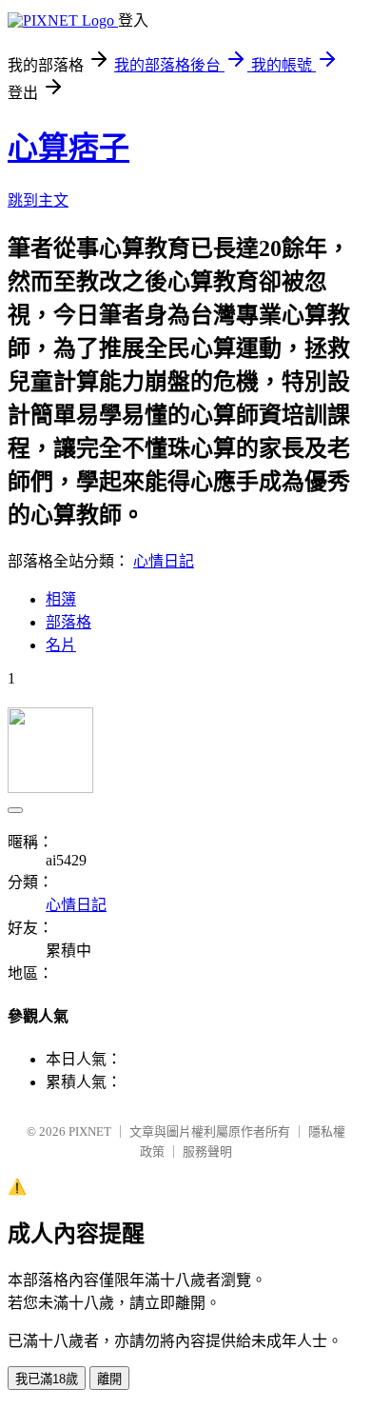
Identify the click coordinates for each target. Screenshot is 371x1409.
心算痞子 (68, 147)
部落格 (68, 622)
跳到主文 (38, 200)
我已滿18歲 (46, 1379)
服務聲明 (207, 1151)
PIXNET (89, 1131)
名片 (61, 645)
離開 (109, 1379)
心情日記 (163, 561)
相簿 (61, 599)
